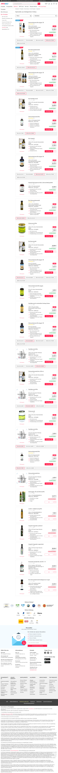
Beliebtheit (37, 15)
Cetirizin (31, 689)
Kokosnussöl (31, 411)
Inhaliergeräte (42, 690)
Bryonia (50, 692)
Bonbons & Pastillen (6, 18)
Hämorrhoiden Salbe (13, 689)
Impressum (32, 701)
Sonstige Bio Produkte (6, 25)
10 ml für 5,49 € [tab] (20, 366)
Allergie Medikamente (32, 681)
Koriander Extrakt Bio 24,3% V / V (37, 561)
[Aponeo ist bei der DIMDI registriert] (17, 605)
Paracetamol (3, 690)
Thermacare (13, 685)
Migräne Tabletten (4, 684)
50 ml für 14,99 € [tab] (30, 366)
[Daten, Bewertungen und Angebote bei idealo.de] (33, 605)
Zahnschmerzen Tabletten (4, 695)
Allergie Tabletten (33, 682)
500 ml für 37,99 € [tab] (50, 40)
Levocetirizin (32, 691)
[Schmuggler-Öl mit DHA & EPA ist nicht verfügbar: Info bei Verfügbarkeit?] (49, 502)
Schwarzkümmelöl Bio (34, 116)
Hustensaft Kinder (43, 694)
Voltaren (12, 687)
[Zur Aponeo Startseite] (4, 3)
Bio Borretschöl (32, 241)
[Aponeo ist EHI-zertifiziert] (12, 605)
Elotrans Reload (23, 680)
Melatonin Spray (23, 683)
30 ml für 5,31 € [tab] (20, 40)
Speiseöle (4, 27)
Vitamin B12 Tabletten (22, 687)
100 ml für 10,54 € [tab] (21, 67)
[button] (16, 6)
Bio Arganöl (31, 138)
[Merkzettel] (54, 4)
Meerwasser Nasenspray (42, 688)
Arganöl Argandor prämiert (35, 525)
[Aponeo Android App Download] (47, 662)
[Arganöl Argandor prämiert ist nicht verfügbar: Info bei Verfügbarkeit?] (49, 536)
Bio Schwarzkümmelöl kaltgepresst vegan (39, 579)
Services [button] (27, 6)
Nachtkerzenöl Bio (33, 349)
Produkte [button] (3, 6)
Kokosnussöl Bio (32, 223)
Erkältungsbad (42, 686)
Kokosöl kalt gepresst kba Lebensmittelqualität (40, 182)
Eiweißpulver (22, 681)
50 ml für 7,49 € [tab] (20, 133)
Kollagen (22, 685)
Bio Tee (3, 16)
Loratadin (32, 692)
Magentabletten (14, 692)
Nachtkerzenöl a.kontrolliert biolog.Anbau (39, 303)
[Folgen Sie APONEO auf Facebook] (45, 652)
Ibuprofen (3, 688)
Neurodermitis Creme (52, 682)
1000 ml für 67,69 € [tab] (21, 43)
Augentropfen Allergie (32, 685)
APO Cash (21, 6)
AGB (7, 701)
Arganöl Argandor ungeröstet (36, 544)
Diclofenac (3, 687)
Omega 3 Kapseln (23, 689)
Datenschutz (39, 701)
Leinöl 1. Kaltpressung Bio (35, 508)
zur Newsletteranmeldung (37, 645)
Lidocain (12, 694)
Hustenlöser (42, 681)
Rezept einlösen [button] (33, 6)
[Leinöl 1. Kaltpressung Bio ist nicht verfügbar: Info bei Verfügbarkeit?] (49, 519)
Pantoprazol (51, 686)
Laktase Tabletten (23, 690)
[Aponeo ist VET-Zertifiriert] (23, 605)
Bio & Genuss (4, 12)
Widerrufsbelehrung (14, 701)
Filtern (18, 15)
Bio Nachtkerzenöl (33, 98)
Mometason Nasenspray (32, 687)
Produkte (3, 9)
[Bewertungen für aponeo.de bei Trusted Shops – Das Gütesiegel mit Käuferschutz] (6, 606)
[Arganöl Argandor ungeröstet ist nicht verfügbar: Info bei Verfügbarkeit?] (49, 554)
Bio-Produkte (4, 14)
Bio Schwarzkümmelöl (34, 49)
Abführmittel (13, 691)
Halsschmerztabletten (43, 684)
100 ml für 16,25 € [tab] (40, 40)
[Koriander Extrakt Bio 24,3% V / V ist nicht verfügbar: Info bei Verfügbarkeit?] (49, 572)
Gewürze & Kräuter (6, 22)
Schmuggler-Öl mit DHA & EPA (36, 491)
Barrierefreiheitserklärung (29, 703)
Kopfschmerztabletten (5, 682)
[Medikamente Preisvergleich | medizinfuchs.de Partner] (39, 605)
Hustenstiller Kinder (42, 692)
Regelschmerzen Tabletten (4, 692)
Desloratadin (32, 694)
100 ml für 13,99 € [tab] (30, 133)
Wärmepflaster (14, 681)
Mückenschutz (52, 689)
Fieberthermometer (53, 680)
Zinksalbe (51, 684)
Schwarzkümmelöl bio (34, 473)
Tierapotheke (9, 6)
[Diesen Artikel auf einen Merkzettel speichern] (55, 35)
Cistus (3, 20)
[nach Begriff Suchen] (39, 4)
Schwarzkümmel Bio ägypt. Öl (36, 22)
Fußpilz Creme (52, 687)
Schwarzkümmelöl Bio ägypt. (35, 286)
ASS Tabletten (4, 685)
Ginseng (22, 692)
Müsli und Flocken (5, 24)
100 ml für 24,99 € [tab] (40, 366)
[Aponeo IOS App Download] (47, 659)
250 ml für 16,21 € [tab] (31, 67)
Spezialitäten (4, 29)
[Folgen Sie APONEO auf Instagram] (51, 652)
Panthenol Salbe (52, 690)
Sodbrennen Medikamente (13, 683)
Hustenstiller (42, 680)
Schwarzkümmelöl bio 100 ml (36, 371)
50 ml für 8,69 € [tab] (29, 40)
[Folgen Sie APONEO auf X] (48, 652)
